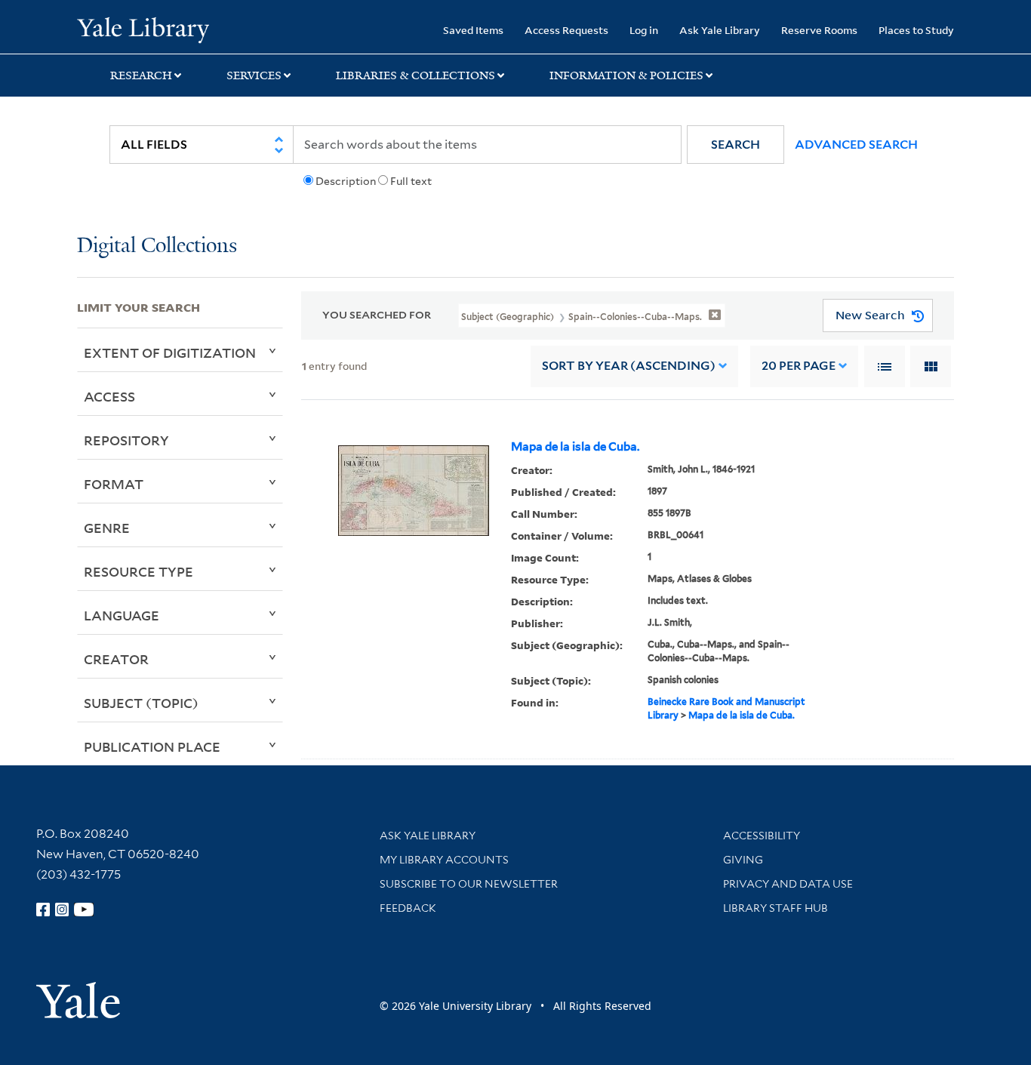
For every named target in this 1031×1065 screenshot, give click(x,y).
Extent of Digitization (170, 352)
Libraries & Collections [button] (415, 75)
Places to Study (916, 30)
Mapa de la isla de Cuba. (575, 447)
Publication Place (152, 746)
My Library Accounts (444, 860)
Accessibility (761, 836)
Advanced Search (856, 144)
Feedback (408, 908)
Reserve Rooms (819, 30)
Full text (411, 181)
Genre (107, 528)
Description (345, 181)
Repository (126, 440)
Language (121, 615)
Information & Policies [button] (626, 75)
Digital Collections (157, 246)
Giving (743, 860)
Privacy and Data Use (788, 884)
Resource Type (138, 571)
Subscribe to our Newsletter (469, 884)
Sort (629, 366)
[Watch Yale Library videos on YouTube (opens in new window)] (84, 909)
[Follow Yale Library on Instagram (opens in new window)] (62, 909)
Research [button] (141, 75)
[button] (735, 144)
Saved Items (473, 30)
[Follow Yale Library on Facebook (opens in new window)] (43, 909)
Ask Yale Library (719, 30)
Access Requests (566, 30)
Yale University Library (142, 29)
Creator (116, 659)
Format (113, 484)
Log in (643, 30)
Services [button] (254, 75)
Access (109, 396)
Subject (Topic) (141, 703)
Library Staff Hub (775, 908)
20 (799, 366)
